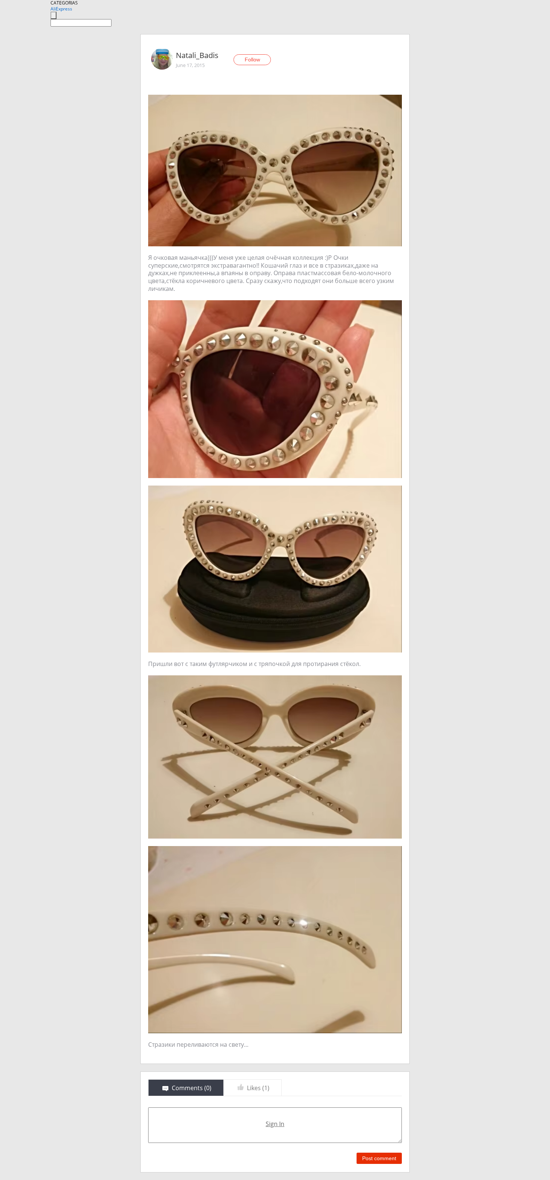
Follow (252, 60)
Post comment (379, 1158)
